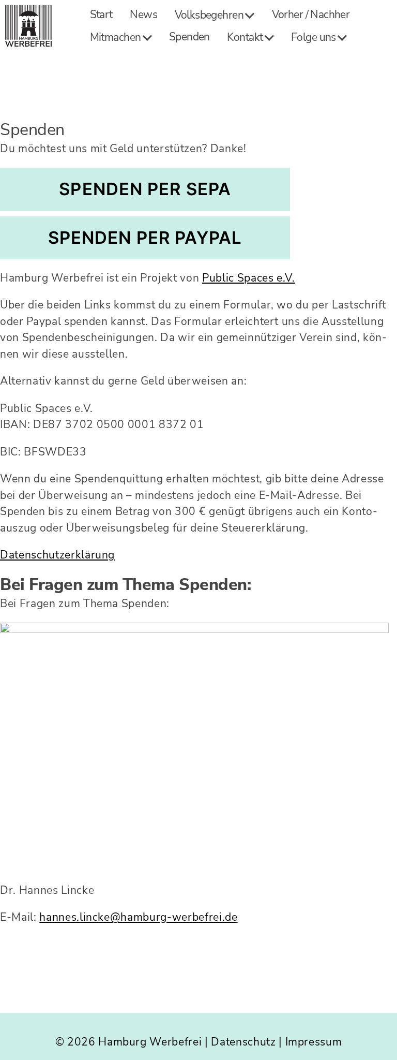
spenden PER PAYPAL (145, 237)
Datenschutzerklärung (57, 555)
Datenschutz (243, 1042)
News (143, 14)
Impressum (313, 1042)
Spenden (189, 37)
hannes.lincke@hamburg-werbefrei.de (138, 917)
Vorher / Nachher (311, 14)
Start (101, 14)
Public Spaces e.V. (248, 278)
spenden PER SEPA (145, 189)
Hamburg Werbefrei (150, 1042)
